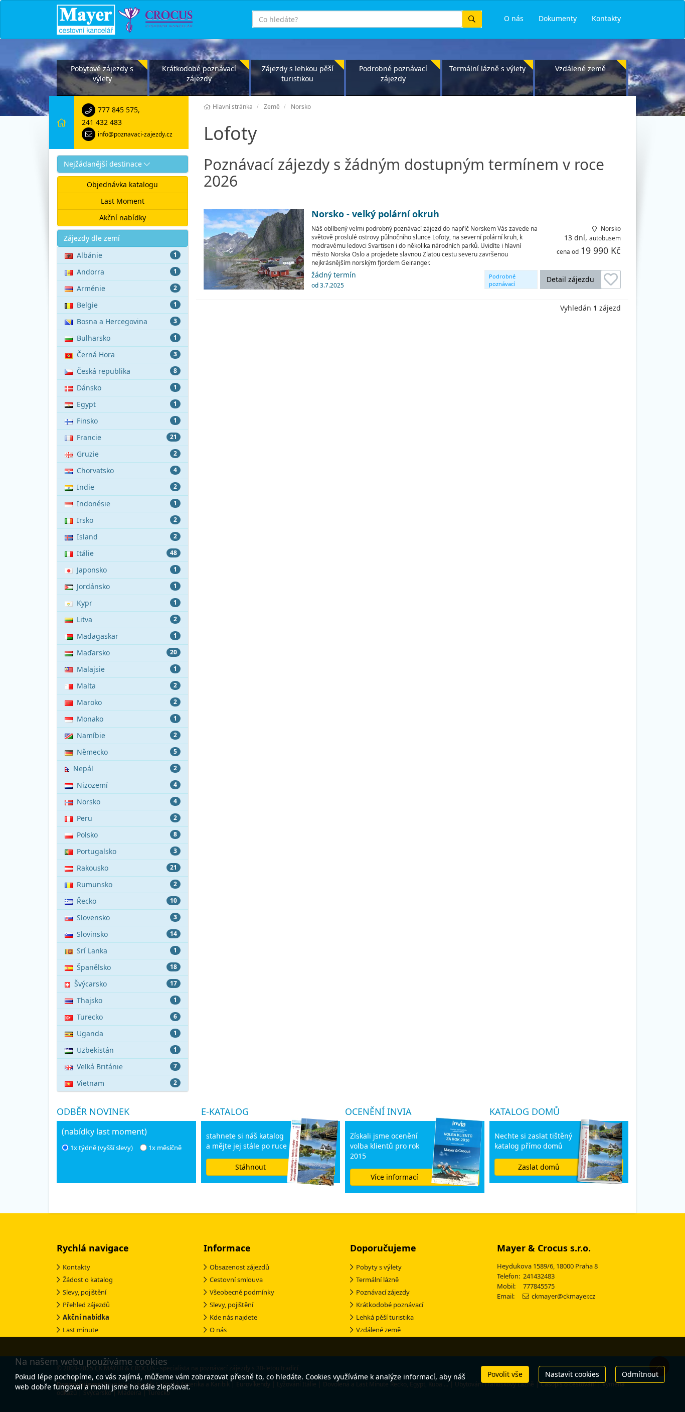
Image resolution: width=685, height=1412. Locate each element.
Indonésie (127, 503)
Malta (127, 685)
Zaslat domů (539, 1167)
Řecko (127, 901)
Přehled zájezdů (86, 1304)
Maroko (127, 702)
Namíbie (127, 735)
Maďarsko (127, 652)
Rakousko (127, 868)
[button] (122, 164)
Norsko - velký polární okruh (375, 214)
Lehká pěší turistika (385, 1317)
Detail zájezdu (570, 279)
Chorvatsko (127, 470)
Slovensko (127, 917)
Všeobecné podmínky (242, 1292)
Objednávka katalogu (122, 184)
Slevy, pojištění (84, 1292)
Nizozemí (127, 785)
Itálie (127, 553)
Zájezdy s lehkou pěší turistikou (297, 73)
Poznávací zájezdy (383, 1292)
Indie (127, 487)
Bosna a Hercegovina (127, 321)
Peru (127, 818)
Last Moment (122, 201)
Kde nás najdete (233, 1317)
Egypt (127, 404)
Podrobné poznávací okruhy (502, 280)
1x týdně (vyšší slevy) (101, 1147)
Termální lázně (377, 1279)
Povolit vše (505, 1374)
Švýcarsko (125, 984)
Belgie (127, 305)
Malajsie (127, 669)
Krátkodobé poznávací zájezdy (199, 73)
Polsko (127, 834)
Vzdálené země (580, 68)
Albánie (127, 255)
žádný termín (333, 279)
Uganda (127, 1033)
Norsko (127, 801)
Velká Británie (127, 1066)
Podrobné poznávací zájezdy (393, 73)
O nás (218, 1329)
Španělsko (127, 967)
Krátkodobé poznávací (389, 1304)
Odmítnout (640, 1374)
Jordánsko (127, 586)
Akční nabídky (122, 217)
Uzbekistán (127, 1050)
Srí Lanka (127, 950)
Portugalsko (127, 851)
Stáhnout (250, 1167)
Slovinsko (127, 934)
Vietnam (127, 1083)
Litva (127, 619)
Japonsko (127, 570)
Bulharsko (127, 338)
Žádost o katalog (88, 1279)
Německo (127, 752)
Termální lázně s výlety (487, 68)
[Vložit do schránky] (611, 279)
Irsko (127, 520)
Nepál (125, 768)
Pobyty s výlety (379, 1267)
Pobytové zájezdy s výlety (102, 73)
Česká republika (127, 371)
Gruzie (127, 454)
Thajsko (127, 1000)
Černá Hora (127, 354)
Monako (127, 719)
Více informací (394, 1177)
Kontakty (76, 1267)
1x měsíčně (165, 1147)
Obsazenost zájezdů (239, 1267)
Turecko (127, 1017)
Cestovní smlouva (236, 1279)
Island (127, 536)
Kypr (127, 603)
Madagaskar (127, 636)
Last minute (80, 1329)
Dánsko (127, 387)
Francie (127, 437)
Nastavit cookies (572, 1374)
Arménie (127, 288)
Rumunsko (127, 884)
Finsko (127, 421)
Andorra (127, 271)
